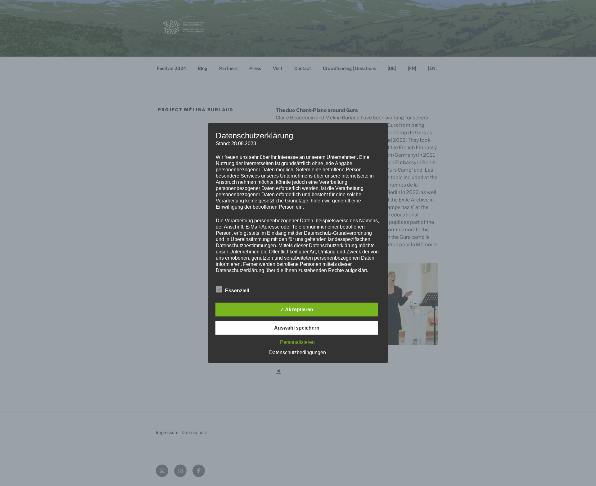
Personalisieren (297, 342)
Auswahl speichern (296, 328)
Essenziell (237, 290)
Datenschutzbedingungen (297, 352)
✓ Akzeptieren (296, 309)
